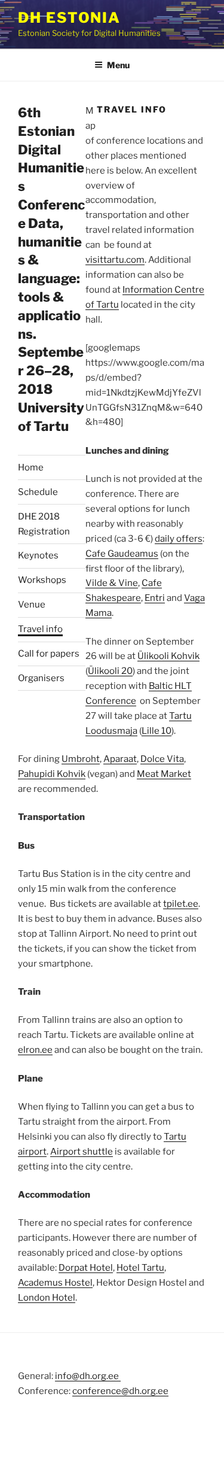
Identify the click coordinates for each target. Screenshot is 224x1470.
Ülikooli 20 (110, 671)
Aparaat (120, 759)
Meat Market (164, 774)
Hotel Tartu (140, 1267)
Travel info (40, 629)
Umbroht (81, 759)
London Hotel (46, 1297)
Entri (155, 598)
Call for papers (48, 653)
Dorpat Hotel (86, 1267)
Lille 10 (156, 730)
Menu (118, 65)
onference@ (103, 1391)
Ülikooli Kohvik (168, 656)
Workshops (42, 580)
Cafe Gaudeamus (121, 553)
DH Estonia (69, 17)
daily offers (178, 538)
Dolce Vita (162, 759)
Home (31, 467)
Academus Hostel (55, 1282)
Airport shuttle (81, 1151)
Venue (31, 604)
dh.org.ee (148, 1391)
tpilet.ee (180, 903)
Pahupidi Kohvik (51, 774)
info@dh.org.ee (88, 1376)
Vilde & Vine (111, 583)
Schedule (38, 492)
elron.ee (35, 1049)
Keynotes (38, 555)
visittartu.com (115, 259)
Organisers (41, 678)
